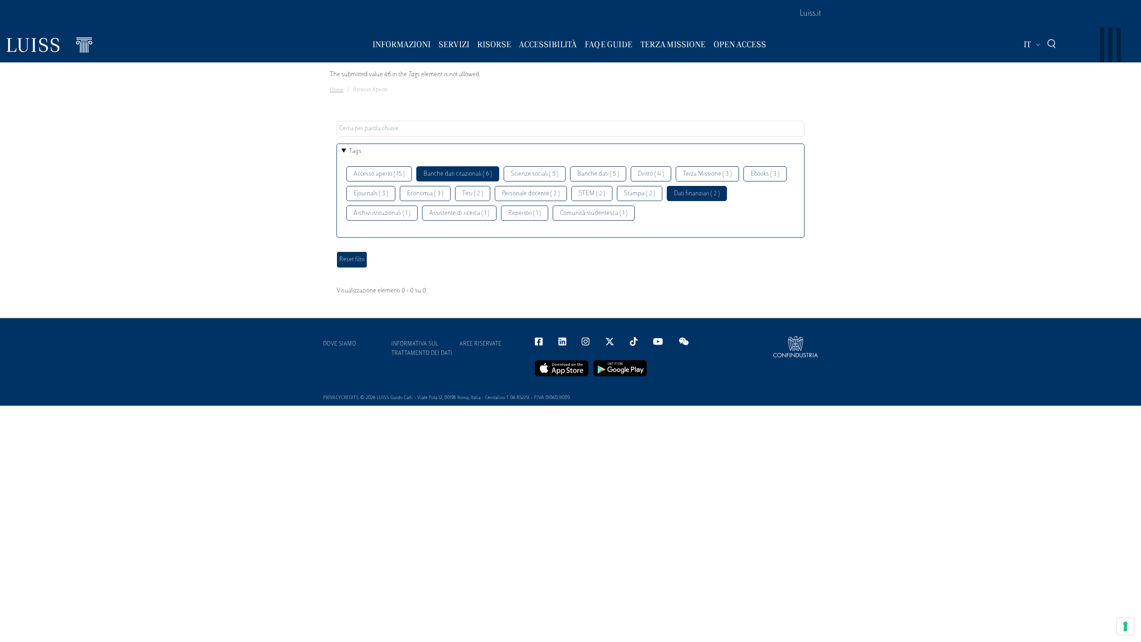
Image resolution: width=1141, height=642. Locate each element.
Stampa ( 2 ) (639, 193)
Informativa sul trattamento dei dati (421, 349)
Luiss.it (810, 14)
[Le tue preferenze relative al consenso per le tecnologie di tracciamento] (1125, 626)
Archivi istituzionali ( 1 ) (381, 213)
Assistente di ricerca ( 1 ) (459, 213)
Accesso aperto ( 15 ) (379, 174)
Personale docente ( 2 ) (531, 193)
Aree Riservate (480, 344)
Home (337, 90)
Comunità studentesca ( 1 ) (594, 213)
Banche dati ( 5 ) (598, 174)
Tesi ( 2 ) (472, 193)
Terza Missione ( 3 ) (707, 174)
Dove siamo (339, 344)
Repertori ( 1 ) (524, 213)
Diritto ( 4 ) (651, 174)
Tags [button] (355, 151)
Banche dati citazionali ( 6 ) (457, 174)
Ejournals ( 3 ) (370, 193)
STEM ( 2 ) (592, 193)
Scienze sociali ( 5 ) (534, 174)
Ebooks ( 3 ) (765, 174)
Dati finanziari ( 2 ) (697, 193)
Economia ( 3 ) (425, 193)
